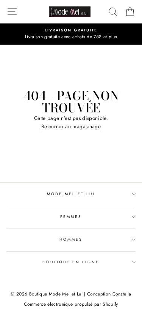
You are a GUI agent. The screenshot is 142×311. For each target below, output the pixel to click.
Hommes (71, 239)
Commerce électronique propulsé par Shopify (71, 304)
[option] (71, 34)
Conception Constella (109, 294)
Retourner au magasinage (71, 126)
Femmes (71, 216)
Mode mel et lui (71, 194)
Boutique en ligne (70, 262)
